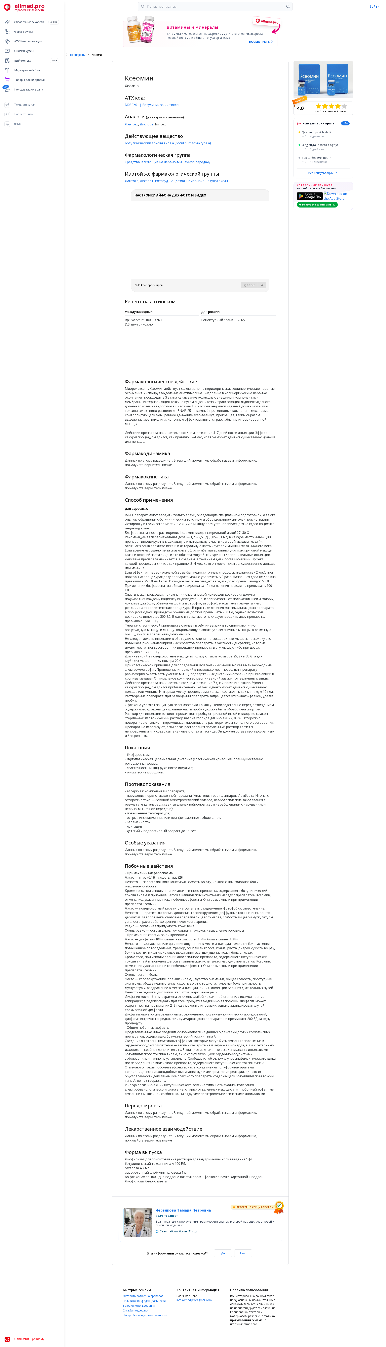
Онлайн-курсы (24, 51)
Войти (375, 6)
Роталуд (161, 181)
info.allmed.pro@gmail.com (194, 1300)
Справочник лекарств (35, 22)
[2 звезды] (325, 106)
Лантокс (131, 124)
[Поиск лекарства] (288, 6)
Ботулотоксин (216, 181)
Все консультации (321, 173)
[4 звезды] (338, 106)
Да (223, 1253)
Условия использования (139, 1305)
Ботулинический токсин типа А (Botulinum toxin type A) (168, 143)
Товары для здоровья (29, 80)
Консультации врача (28, 89)
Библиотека (35, 60)
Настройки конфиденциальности (145, 1315)
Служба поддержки (135, 1310)
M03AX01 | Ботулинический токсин (152, 105)
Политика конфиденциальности (144, 1301)
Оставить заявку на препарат (143, 1296)
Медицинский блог (27, 70)
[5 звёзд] (344, 106)
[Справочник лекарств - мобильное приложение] (162, 351)
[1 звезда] (318, 106)
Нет (243, 1253)
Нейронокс (195, 181)
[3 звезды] (331, 106)
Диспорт (146, 124)
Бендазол (177, 181)
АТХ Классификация (28, 41)
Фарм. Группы (23, 32)
